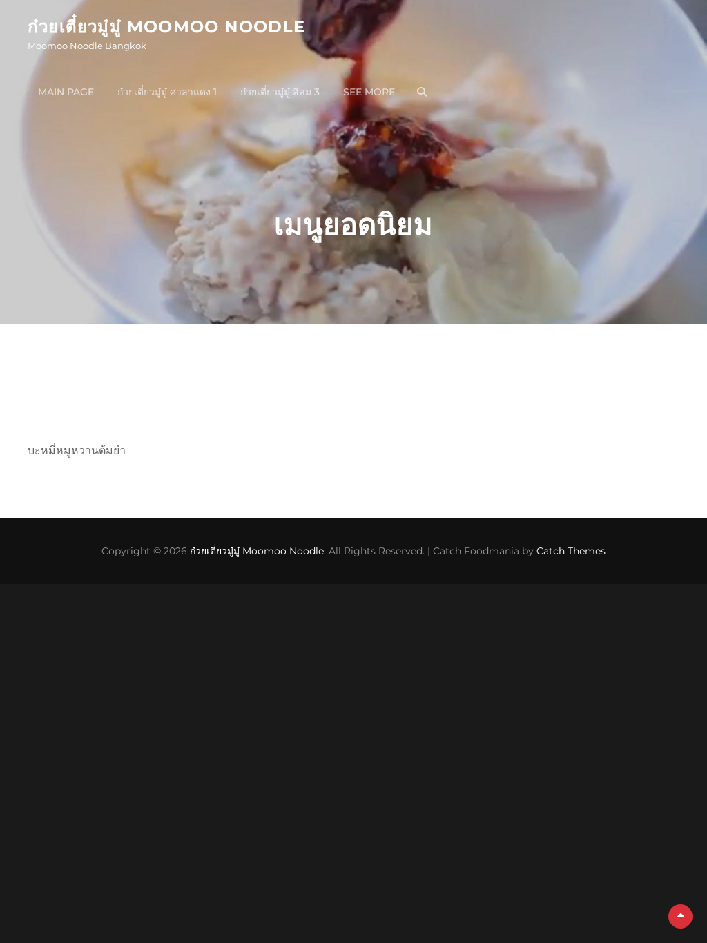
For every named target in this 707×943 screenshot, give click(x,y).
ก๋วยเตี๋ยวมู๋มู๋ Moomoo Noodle (167, 27)
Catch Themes (571, 551)
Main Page (66, 92)
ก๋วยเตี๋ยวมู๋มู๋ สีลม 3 (280, 92)
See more (369, 92)
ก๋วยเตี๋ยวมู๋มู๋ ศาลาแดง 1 (167, 92)
